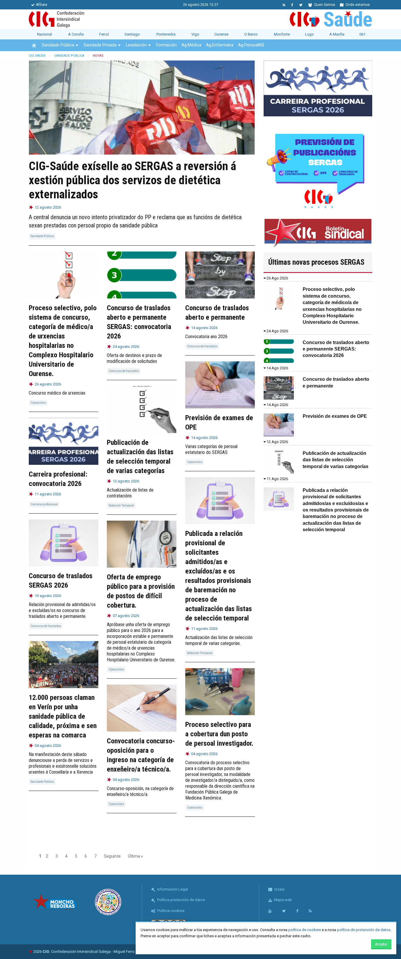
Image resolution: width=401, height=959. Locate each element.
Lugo (309, 34)
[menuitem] (34, 45)
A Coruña (76, 34)
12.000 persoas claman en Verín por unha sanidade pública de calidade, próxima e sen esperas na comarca (63, 716)
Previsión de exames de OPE (335, 416)
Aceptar (381, 944)
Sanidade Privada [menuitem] (100, 45)
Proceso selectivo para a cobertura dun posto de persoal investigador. (219, 733)
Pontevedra (166, 34)
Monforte (282, 34)
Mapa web (282, 900)
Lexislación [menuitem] (136, 45)
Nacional (44, 34)
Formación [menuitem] (166, 45)
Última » (135, 856)
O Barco (251, 34)
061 (362, 34)
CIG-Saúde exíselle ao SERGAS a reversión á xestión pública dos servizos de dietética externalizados (132, 180)
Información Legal (172, 889)
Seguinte (112, 856)
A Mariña (336, 34)
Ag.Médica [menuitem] (191, 45)
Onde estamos (357, 5)
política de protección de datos (363, 930)
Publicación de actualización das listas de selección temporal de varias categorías (335, 460)
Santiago (132, 34)
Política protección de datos (180, 900)
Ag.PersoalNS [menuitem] (251, 45)
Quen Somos (324, 5)
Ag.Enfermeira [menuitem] (219, 45)
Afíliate (41, 5)
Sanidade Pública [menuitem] (58, 45)
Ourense (221, 34)
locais (278, 889)
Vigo (195, 34)
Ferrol (104, 34)
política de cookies (304, 930)
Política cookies (170, 910)
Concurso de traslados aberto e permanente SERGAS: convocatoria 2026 (336, 349)
